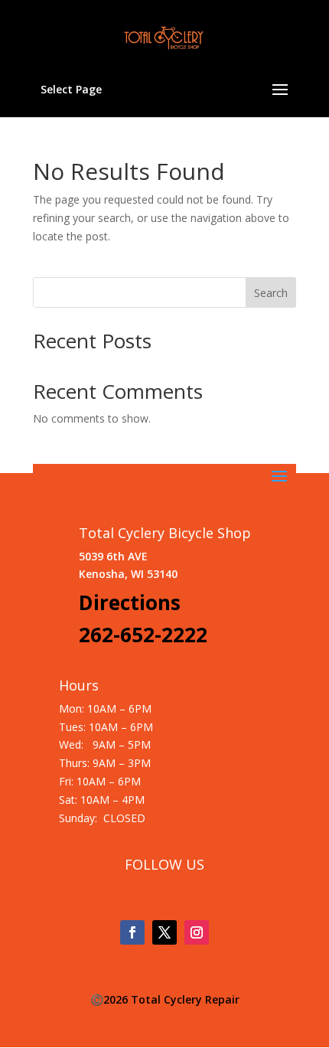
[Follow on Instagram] (196, 932)
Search (271, 293)
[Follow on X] (164, 932)
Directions (130, 602)
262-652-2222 (143, 634)
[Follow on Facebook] (132, 932)
